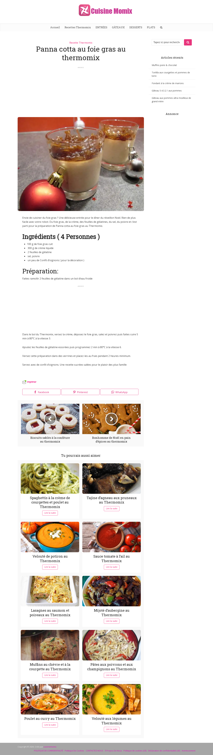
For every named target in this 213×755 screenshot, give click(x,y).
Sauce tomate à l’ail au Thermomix (111, 558)
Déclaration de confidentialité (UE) (164, 750)
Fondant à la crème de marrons (168, 83)
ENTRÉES (101, 27)
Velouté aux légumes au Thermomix (111, 720)
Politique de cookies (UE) (135, 750)
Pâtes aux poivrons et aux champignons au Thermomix (111, 666)
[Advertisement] (81, 90)
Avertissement (188, 750)
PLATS (151, 27)
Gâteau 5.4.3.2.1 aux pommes (167, 90)
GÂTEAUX (118, 27)
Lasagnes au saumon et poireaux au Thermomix (50, 612)
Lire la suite (50, 512)
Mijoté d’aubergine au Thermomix (111, 612)
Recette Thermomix (80, 42)
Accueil (55, 27)
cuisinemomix (50, 746)
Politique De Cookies (74, 750)
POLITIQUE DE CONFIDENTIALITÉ (48, 750)
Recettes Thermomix (78, 27)
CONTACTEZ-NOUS (94, 750)
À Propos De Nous (113, 750)
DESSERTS (135, 27)
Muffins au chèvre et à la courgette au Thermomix (50, 666)
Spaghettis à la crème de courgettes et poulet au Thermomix (50, 502)
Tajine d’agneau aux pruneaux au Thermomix (112, 500)
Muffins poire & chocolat (164, 65)
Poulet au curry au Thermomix (50, 718)
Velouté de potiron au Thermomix (50, 558)
